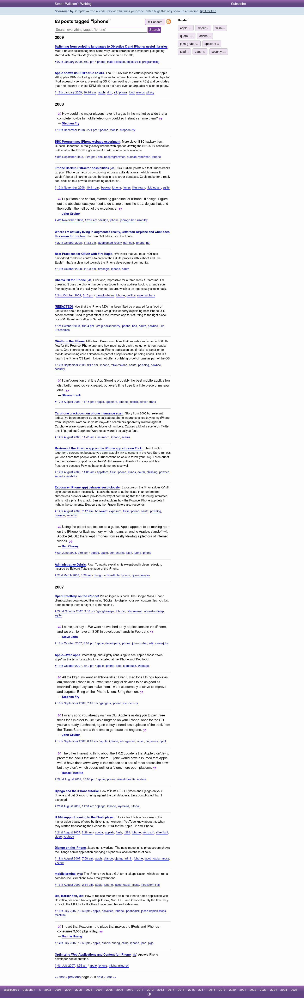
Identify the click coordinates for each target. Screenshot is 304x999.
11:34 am (88, 806)
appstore (111, 402)
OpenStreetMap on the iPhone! (77, 596)
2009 (119, 989)
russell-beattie (126, 779)
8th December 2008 (70, 157)
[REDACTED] (64, 306)
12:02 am (91, 220)
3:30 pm (89, 611)
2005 (78, 989)
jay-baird (123, 806)
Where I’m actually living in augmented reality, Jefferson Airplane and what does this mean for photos (112, 234)
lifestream (138, 187)
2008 (109, 989)
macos (140, 92)
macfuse (60, 915)
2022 (253, 989)
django (101, 806)
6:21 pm (91, 130)
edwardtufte (112, 575)
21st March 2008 (68, 575)
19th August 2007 (68, 858)
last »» (111, 976)
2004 (68, 989)
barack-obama (105, 295)
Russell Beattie (72, 773)
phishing (143, 365)
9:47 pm (92, 365)
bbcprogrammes (114, 157)
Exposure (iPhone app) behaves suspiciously (87, 487)
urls (162, 326)
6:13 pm (88, 295)
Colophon (29, 989)
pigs (150, 943)
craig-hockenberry (108, 326)
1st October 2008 (68, 326)
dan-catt (128, 242)
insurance (103, 437)
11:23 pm (90, 269)
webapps (144, 666)
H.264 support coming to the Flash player (84, 817)
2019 (222, 989)
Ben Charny (70, 546)
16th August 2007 (68, 884)
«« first (60, 976)
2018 (212, 989)
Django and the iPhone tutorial (77, 791)
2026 (294, 989)
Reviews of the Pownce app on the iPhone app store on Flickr (99, 448)
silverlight (162, 832)
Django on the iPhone (70, 847)
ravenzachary (146, 295)
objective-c (134, 62)
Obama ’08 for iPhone (70, 280)
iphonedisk (133, 911)
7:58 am (87, 858)
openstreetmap (154, 611)
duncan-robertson (138, 157)
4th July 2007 (66, 965)
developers (112, 643)
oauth (125, 269)
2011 (140, 989)
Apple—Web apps (67, 655)
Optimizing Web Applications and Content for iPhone (93, 954)
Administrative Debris (70, 564)
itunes (127, 187)
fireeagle (104, 269)
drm (109, 92)
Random (156, 22)
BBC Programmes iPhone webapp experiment (87, 141)
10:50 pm (84, 911)
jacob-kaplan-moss (157, 858)
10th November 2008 (71, 187)
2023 (263, 989)
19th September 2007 (71, 703)
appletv (109, 832)
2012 (150, 989)
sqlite (166, 187)
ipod (132, 92)
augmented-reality (110, 242)
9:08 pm (83, 552)
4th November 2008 (70, 220)
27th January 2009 (69, 62)
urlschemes (62, 330)
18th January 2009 (69, 92)
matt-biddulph (116, 62)
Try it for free (208, 11)
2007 (99, 989)
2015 (181, 989)
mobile (114, 130)
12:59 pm (84, 943)
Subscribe (238, 3)
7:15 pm (92, 703)
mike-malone (119, 365)
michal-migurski (119, 965)
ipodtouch (129, 666)
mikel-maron (134, 611)
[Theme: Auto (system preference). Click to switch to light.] (149, 994)
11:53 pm (90, 242)
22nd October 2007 (70, 611)
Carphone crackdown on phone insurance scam (89, 413)
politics (131, 295)
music (140, 741)
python (59, 862)
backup (106, 187)
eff (115, 92)
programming (150, 62)
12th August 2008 (68, 437)
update (141, 779)
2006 (89, 989)
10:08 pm (89, 779)
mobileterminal (65, 873)
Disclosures (11, 989)
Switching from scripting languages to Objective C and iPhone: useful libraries (111, 46)
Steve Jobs (70, 637)
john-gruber (127, 220)
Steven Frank (71, 395)
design (103, 220)
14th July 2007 (67, 943)
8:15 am (92, 741)
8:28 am (87, 832)
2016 (191, 989)
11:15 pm (88, 402)
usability (142, 220)
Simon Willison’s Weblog (73, 3)
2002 (47, 989)
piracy (150, 92)
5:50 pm (89, 62)
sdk (151, 643)
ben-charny (117, 552)
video (58, 836)
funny (137, 552)
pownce (153, 326)
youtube (68, 836)
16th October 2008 (69, 269)
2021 (242, 989)
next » (101, 976)
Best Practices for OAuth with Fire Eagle (83, 254)
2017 (201, 989)
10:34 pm (88, 326)
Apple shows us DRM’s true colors (79, 73)
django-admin (123, 858)
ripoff (162, 741)
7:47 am (87, 511)
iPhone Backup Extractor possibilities (82, 168)
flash (129, 552)
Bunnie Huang (72, 936)
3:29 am (86, 575)
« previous (73, 976)
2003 (58, 989)
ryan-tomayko (141, 575)
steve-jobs (162, 643)
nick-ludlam (154, 187)
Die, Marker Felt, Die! (69, 896)
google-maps (105, 611)
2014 (171, 989)
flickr (113, 472)
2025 (283, 989)
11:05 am (88, 472)
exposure (115, 511)
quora (186, 35)
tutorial (135, 806)
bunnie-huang (111, 943)
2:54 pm (87, 884)
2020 (232, 989)
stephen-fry (127, 130)
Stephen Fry (70, 123)
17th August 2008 (68, 402)
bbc (100, 157)
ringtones (152, 741)
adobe (95, 552)
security (60, 369)
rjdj (148, 242)
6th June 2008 (66, 552)
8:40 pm (89, 666)
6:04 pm (89, 643)
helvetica (107, 911)
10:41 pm (92, 187)
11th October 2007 (69, 666)
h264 (127, 832)
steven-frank (148, 402)
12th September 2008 (71, 365)
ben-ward (101, 511)
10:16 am (90, 92)
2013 (160, 989)
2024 (273, 989)
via (113, 168)
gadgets (105, 703)
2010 (130, 989)
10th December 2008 (71, 130)
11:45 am (88, 437)
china (125, 943)
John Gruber (71, 213)
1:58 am (82, 965)
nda (134, 326)
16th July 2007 (67, 911)
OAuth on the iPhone (70, 341)
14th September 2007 (71, 741)
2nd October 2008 (69, 295)
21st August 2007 (68, 806)
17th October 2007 (69, 643)
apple (101, 92)
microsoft (148, 832)
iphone (101, 62)
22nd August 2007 (69, 779)
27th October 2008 (69, 242)
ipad (184, 51)
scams (126, 437)
